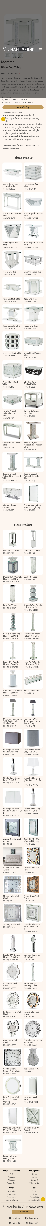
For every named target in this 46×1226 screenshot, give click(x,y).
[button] (40, 49)
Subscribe (23, 1211)
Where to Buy (23, 107)
